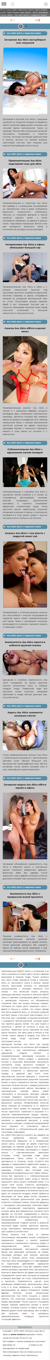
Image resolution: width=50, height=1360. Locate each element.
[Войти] (12, 4)
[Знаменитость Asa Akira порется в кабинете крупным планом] (25, 664)
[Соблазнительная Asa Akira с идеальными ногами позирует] (25, 474)
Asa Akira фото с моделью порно (24, 33)
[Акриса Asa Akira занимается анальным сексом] (25, 737)
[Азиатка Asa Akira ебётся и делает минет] (25, 371)
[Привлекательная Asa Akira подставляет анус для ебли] (25, 185)
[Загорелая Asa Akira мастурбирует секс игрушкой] (25, 83)
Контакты (25, 1327)
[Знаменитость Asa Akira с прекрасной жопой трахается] (25, 918)
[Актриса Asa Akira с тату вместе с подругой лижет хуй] (25, 576)
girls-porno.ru (22, 1345)
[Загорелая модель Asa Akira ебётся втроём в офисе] (25, 828)
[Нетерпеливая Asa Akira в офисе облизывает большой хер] (25, 269)
